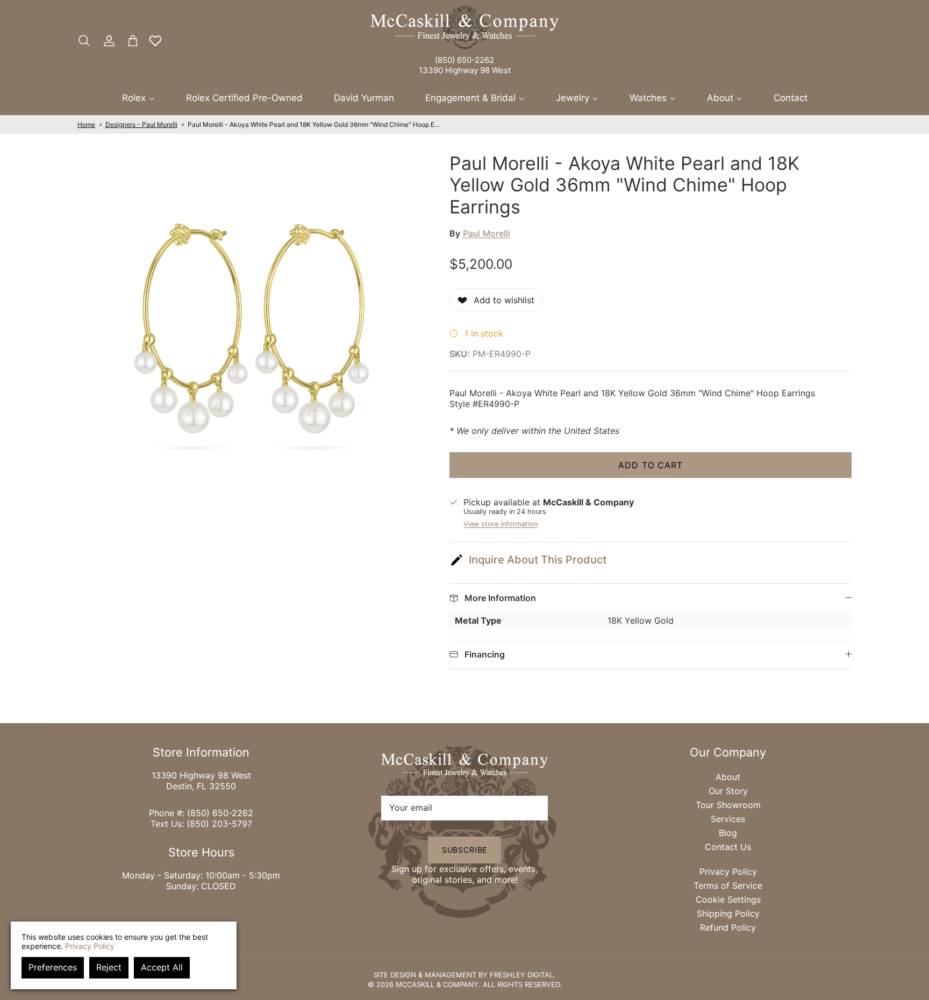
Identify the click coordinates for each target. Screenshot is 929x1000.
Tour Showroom (728, 804)
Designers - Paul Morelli (141, 124)
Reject (109, 967)
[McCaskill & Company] (464, 27)
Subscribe (465, 849)
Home (86, 124)
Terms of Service (728, 885)
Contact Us (728, 846)
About (728, 777)
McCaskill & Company (437, 984)
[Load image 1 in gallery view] (251, 327)
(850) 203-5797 (219, 823)
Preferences (52, 967)
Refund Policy (728, 927)
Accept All (162, 967)
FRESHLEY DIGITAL (521, 974)
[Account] (107, 40)
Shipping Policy (728, 913)
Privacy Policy (728, 871)
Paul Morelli (486, 233)
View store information (500, 524)
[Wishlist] (155, 40)
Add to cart (650, 465)
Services (728, 818)
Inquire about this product (537, 559)
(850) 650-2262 (464, 60)
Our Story (728, 790)
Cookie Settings (728, 899)
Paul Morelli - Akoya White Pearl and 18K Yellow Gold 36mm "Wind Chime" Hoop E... (313, 124)
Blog (728, 832)
